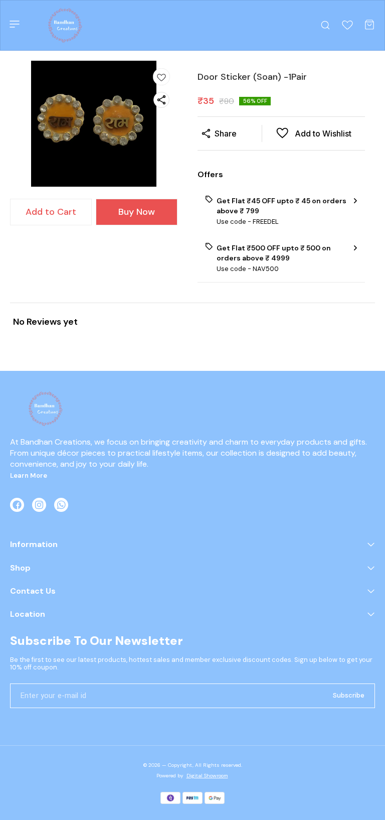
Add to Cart (51, 212)
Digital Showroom (207, 775)
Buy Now (136, 212)
